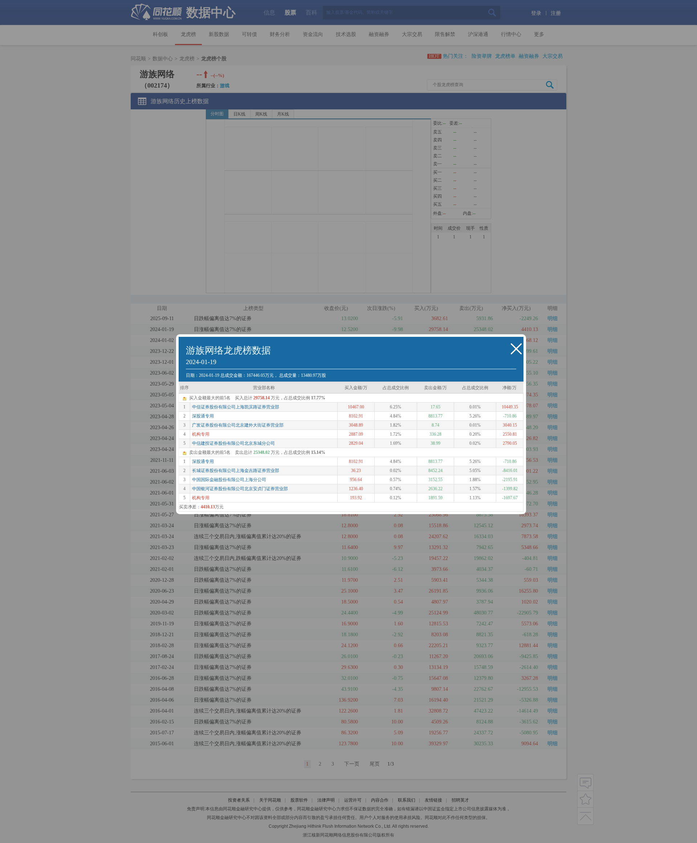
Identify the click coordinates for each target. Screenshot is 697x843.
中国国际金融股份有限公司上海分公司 (229, 479)
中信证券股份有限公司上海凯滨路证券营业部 (235, 407)
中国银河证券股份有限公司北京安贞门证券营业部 (240, 488)
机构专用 (200, 434)
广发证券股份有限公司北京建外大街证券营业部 (238, 425)
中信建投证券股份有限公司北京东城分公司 (233, 443)
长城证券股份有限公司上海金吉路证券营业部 (235, 470)
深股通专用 (203, 416)
